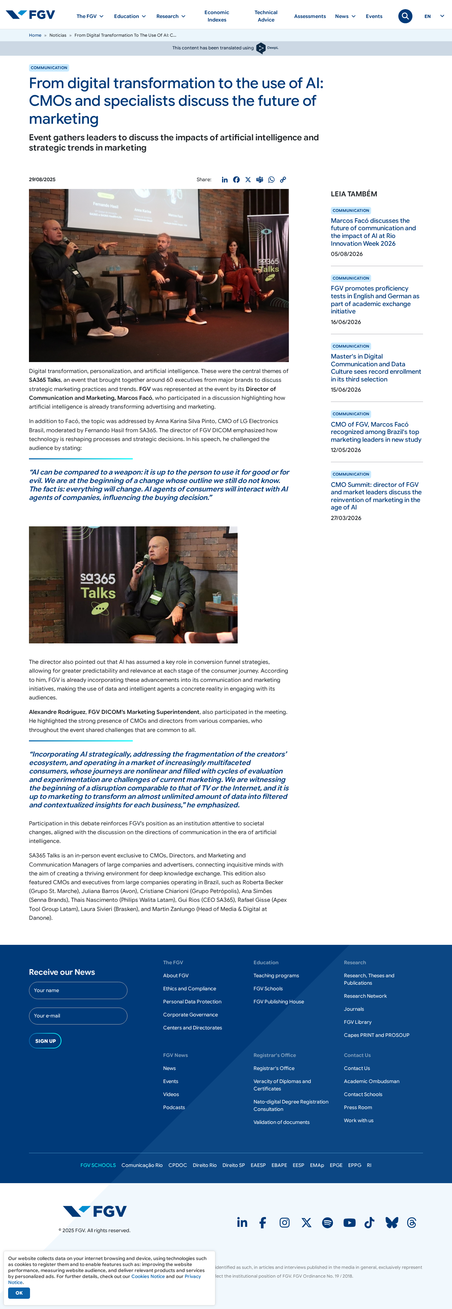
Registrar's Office (274, 1068)
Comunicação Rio (142, 1165)
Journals (354, 1009)
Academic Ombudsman (371, 1081)
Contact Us (357, 1068)
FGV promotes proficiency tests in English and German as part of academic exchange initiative (375, 300)
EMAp (317, 1165)
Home (35, 35)
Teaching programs (276, 975)
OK (19, 1293)
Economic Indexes (216, 16)
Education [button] (126, 16)
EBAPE (279, 1165)
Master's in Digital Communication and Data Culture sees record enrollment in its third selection (376, 368)
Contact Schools (363, 1094)
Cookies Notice (148, 1276)
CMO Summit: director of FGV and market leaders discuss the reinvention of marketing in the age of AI (376, 496)
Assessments (310, 16)
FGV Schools (268, 988)
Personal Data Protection (192, 1001)
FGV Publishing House (279, 1001)
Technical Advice (266, 16)
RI (369, 1165)
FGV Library (357, 1022)
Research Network (365, 996)
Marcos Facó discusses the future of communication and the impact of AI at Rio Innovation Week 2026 (373, 232)
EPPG (354, 1165)
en (427, 16)
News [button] (342, 16)
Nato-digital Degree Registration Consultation (291, 1105)
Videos (171, 1094)
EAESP (258, 1165)
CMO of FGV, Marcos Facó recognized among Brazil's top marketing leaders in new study (376, 432)
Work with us (359, 1120)
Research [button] (167, 16)
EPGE (336, 1165)
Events (374, 16)
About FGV (176, 975)
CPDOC (177, 1165)
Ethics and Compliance (189, 988)
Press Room (358, 1107)
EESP (298, 1165)
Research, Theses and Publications (369, 979)
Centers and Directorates (192, 1027)
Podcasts (174, 1107)
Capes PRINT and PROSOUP (377, 1035)
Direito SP (233, 1165)
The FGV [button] (87, 16)
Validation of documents (282, 1122)
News (169, 1068)
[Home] (33, 14)
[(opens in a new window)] (95, 1211)
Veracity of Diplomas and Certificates (282, 1085)
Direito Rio (205, 1165)
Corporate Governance (190, 1014)
